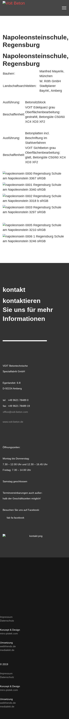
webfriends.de (8, 646)
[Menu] (64, 8)
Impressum (6, 617)
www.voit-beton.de (13, 421)
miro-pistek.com (9, 633)
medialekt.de (7, 650)
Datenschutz (7, 620)
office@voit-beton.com (15, 411)
